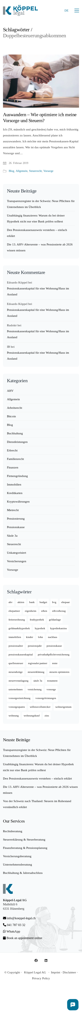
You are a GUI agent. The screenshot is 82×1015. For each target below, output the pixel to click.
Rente (55, 663)
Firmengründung (17, 476)
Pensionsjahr (35, 645)
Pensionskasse (16, 527)
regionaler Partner (37, 663)
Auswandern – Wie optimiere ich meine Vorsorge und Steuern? (40, 117)
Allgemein (21, 170)
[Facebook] (36, 960)
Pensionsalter (16, 645)
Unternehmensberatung (17, 864)
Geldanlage (55, 619)
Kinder (29, 637)
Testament (52, 680)
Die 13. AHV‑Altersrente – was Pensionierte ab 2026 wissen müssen (40, 247)
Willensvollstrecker (40, 706)
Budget (43, 602)
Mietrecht (13, 510)
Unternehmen (16, 689)
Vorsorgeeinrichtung (19, 698)
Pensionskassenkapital (21, 654)
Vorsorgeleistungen (45, 698)
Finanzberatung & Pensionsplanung (25, 847)
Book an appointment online (24, 938)
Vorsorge (48, 170)
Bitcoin (11, 416)
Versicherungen (16, 561)
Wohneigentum (63, 706)
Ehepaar (65, 602)
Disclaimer (69, 972)
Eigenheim (30, 610)
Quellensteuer (16, 663)
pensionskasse (54, 645)
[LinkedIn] (46, 960)
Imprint (55, 972)
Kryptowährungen (18, 501)
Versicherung (35, 689)
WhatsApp (13, 931)
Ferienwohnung (17, 619)
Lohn (40, 637)
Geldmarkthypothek (19, 628)
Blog (11, 170)
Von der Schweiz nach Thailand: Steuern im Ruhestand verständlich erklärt (37, 804)
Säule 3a (12, 535)
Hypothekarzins (58, 628)
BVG (54, 602)
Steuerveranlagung (18, 680)
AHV (10, 390)
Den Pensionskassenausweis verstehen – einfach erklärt (37, 232)
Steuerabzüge (16, 671)
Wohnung (14, 715)
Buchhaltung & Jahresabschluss (23, 872)
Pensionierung (16, 518)
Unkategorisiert (16, 552)
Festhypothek (37, 619)
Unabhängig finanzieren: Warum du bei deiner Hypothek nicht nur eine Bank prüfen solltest (36, 218)
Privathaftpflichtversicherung (53, 654)
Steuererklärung (36, 671)
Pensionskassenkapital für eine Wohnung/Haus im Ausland (38, 291)
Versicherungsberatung (17, 856)
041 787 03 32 (15, 925)
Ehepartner (14, 610)
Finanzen (12, 467)
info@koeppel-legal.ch (21, 918)
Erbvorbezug (59, 610)
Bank (32, 602)
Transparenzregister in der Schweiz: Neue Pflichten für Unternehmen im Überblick (41, 204)
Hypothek (40, 628)
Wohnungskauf (32, 715)
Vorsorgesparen (17, 706)
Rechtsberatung (12, 831)
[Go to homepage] (20, 10)
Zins (47, 715)
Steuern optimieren (59, 671)
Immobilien (14, 484)
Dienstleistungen (17, 441)
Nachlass (52, 637)
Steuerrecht (35, 170)
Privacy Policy (41, 978)
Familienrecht (15, 459)
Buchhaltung (15, 433)
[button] (76, 10)
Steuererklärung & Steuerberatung (24, 839)
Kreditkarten (14, 493)
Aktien (21, 602)
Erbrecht (12, 450)
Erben (44, 610)
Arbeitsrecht (14, 407)
